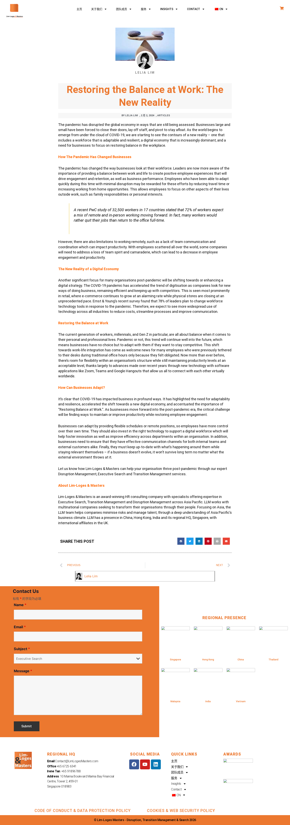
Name (20, 605)
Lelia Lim (91, 576)
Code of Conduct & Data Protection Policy (83, 810)
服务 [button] (143, 9)
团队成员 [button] (121, 9)
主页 (79, 9)
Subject (22, 649)
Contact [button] (193, 9)
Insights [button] (166, 9)
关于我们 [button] (96, 9)
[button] (221, 9)
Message (23, 671)
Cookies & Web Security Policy (181, 810)
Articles (163, 115)
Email (20, 627)
